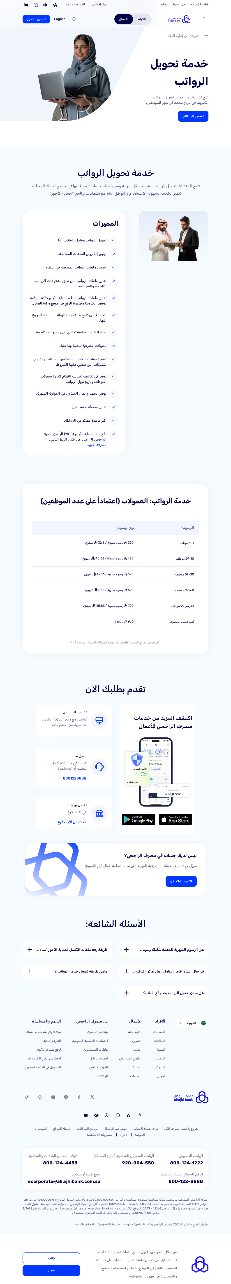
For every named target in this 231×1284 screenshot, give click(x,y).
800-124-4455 (60, 1163)
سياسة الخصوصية (109, 1224)
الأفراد (142, 19)
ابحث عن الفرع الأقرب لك (44, 1058)
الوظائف (102, 1076)
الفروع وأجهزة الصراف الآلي (181, 1129)
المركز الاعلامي (100, 4)
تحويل (161, 1076)
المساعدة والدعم (75, 4)
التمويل (160, 1050)
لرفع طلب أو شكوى (48, 1050)
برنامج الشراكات (87, 1129)
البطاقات (159, 1041)
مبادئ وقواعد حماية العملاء (43, 1032)
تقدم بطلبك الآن (193, 116)
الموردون (41, 1129)
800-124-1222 (186, 1163)
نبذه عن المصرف (97, 1032)
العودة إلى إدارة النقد (183, 36)
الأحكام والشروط (84, 1224)
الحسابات (159, 1032)
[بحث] (73, 19)
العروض (160, 1067)
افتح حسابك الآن (181, 881)
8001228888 (74, 778)
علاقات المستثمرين (95, 1050)
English (59, 19)
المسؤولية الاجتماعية (99, 1135)
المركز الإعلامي (98, 1067)
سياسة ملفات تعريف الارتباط (140, 1224)
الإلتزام (124, 1135)
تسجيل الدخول (36, 19)
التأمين (160, 1058)
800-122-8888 (186, 1181)
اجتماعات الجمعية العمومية (90, 1041)
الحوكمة (139, 1135)
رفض (51, 1258)
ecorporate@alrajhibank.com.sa (64, 1181)
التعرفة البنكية (52, 1041)
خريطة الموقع (62, 1129)
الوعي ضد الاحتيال (115, 1129)
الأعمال (124, 19)
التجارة (137, 1067)
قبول (51, 1270)
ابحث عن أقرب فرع (72, 822)
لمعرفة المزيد (96, 445)
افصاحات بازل (99, 1058)
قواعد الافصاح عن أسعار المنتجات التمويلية (184, 4)
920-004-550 (138, 1163)
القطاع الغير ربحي (130, 1058)
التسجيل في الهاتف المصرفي (42, 1067)
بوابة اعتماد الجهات (145, 1129)
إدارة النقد (134, 1032)
